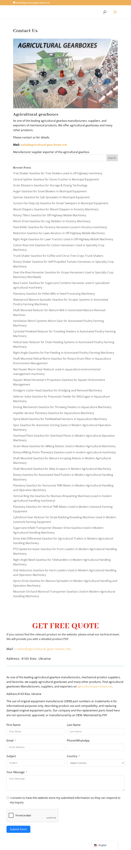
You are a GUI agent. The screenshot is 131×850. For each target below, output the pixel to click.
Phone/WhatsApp (78, 740)
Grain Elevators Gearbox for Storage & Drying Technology (50, 185)
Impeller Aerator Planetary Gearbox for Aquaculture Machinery (53, 413)
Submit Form (18, 829)
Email (9, 740)
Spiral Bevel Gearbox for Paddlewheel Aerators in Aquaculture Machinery (60, 419)
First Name (13, 725)
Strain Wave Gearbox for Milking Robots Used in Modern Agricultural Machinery (64, 446)
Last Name (74, 725)
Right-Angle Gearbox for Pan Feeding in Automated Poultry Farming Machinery (63, 353)
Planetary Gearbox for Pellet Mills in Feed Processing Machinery (54, 294)
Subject (11, 756)
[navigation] (104, 845)
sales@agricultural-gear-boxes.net (44, 145)
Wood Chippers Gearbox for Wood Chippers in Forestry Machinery (56, 209)
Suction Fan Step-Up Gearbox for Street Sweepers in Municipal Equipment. (61, 203)
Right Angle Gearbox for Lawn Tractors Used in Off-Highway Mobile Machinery (63, 239)
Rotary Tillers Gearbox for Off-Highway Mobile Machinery (49, 215)
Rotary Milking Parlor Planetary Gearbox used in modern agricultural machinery (64, 452)
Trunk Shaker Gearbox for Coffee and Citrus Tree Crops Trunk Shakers (58, 256)
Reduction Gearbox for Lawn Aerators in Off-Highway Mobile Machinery (59, 233)
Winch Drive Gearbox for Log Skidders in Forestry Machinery (52, 221)
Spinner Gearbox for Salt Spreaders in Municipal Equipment (51, 197)
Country (72, 756)
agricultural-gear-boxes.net (94, 686)
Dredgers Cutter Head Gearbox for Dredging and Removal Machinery (57, 390)
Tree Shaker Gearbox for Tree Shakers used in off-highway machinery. (58, 173)
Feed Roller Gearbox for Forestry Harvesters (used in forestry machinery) (60, 227)
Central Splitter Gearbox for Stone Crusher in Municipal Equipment (56, 179)
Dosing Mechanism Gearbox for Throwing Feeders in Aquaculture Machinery (62, 407)
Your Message (15, 772)
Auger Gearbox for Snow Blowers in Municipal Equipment (50, 191)
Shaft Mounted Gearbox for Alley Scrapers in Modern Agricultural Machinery (62, 469)
